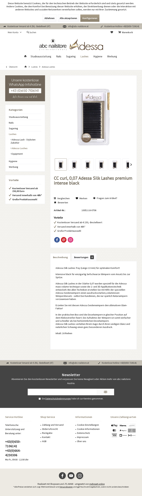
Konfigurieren (89, 18)
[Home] (25, 56)
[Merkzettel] (111, 32)
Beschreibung (60, 257)
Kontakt (46, 437)
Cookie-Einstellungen (88, 424)
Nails (11, 122)
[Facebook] (57, 240)
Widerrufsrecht (50, 429)
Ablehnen (50, 18)
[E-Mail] (63, 240)
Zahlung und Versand (53, 424)
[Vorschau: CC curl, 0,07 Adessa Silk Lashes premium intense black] (61, 164)
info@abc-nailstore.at (78, 26)
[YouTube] (71, 475)
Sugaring (13, 128)
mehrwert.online (97, 484)
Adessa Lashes (19, 148)
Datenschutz (83, 432)
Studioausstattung (18, 117)
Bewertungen (83, 257)
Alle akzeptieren (68, 18)
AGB (44, 441)
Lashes (12, 134)
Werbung (13, 166)
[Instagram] (70, 240)
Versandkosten (66, 486)
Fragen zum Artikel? (106, 198)
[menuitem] (126, 32)
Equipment (17, 153)
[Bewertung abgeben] (93, 187)
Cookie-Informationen (88, 429)
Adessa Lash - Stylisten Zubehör (23, 141)
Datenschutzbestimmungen (58, 398)
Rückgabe (47, 432)
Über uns (81, 441)
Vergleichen (63, 198)
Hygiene (13, 161)
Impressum (83, 437)
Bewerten (62, 202)
